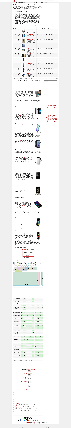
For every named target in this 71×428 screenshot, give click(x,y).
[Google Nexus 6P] (38, 161)
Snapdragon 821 (24, 205)
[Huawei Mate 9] (38, 93)
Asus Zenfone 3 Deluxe (19, 186)
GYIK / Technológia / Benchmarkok (35, 2)
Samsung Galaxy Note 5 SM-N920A (20, 264)
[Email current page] (37, 420)
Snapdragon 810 (21, 115)
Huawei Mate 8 (34, 262)
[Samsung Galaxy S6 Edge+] (38, 128)
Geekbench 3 (15, 364)
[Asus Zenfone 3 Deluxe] (38, 190)
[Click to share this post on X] (27, 420)
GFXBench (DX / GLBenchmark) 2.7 (23, 364)
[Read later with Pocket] (31, 420)
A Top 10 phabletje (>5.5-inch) (51, 120)
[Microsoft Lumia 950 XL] (38, 111)
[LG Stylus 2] (38, 235)
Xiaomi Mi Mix (18, 201)
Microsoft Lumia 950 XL (30, 264)
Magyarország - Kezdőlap (27, 422)
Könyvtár (42, 2)
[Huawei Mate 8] (38, 175)
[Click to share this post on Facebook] (20, 420)
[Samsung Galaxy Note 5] (38, 144)
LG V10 (16, 262)
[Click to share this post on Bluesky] (24, 420)
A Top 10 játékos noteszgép (51, 107)
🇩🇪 (24, 9)
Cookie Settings (35, 425)
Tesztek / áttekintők (23, 2)
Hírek (28, 2)
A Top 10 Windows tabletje (51, 115)
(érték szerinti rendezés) (31, 369)
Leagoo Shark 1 (21, 262)
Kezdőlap (17, 2)
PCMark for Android (36, 364)
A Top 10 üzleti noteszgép (50, 110)
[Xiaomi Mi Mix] (38, 204)
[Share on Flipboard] (33, 420)
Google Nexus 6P (28, 262)
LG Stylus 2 (31, 263)
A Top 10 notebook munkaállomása (52, 112)
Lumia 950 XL (18, 108)
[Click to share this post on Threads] (22, 420)
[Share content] (18, 420)
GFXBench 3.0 (31, 364)
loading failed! (46, 80)
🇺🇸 (23, 9)
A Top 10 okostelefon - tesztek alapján (52, 113)
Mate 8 (19, 172)
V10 (31, 218)
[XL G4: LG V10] (38, 222)
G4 (18, 218)
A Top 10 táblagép (49, 114)
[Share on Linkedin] (35, 420)
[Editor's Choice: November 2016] (28, 253)
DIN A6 (37, 264)
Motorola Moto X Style (24, 263)
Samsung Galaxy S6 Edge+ (20, 124)
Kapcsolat (46, 2)
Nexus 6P (24, 157)
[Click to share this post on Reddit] (29, 420)
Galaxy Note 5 (21, 140)
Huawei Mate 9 (18, 90)
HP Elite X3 (19, 86)
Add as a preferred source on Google (29, 418)
